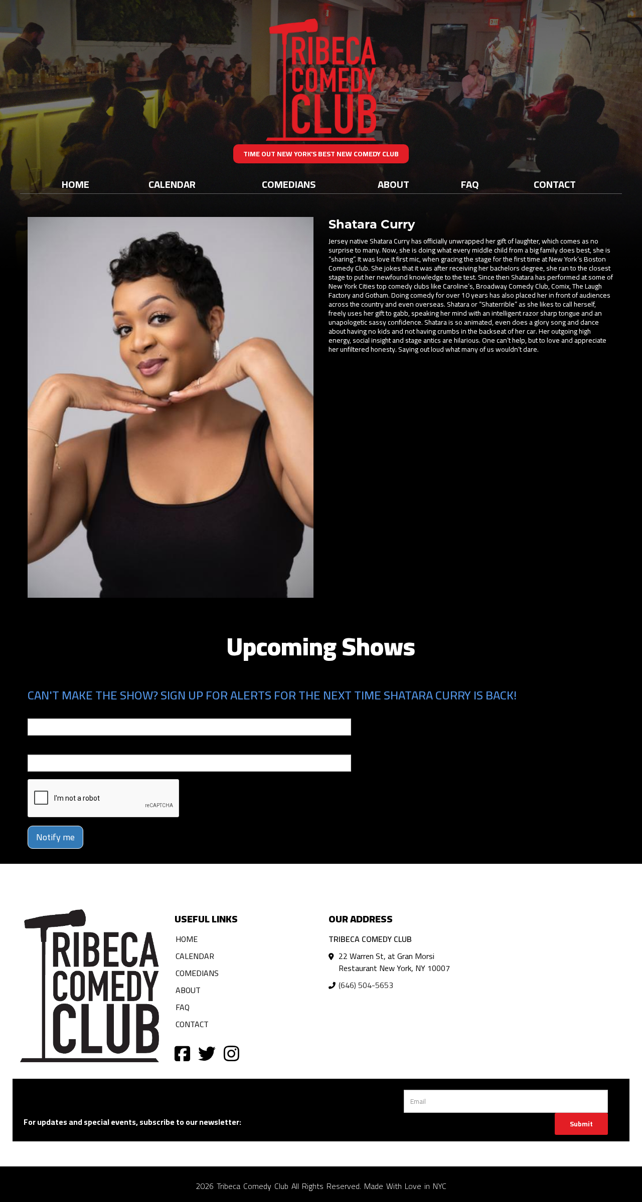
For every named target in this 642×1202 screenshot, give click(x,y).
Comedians (288, 184)
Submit (581, 1123)
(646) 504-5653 (366, 985)
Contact (555, 184)
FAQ (470, 184)
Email (37, 711)
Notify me (55, 837)
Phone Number (52, 747)
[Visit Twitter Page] (207, 1053)
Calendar (172, 184)
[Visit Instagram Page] (231, 1053)
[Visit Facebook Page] (182, 1053)
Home (75, 184)
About (393, 184)
